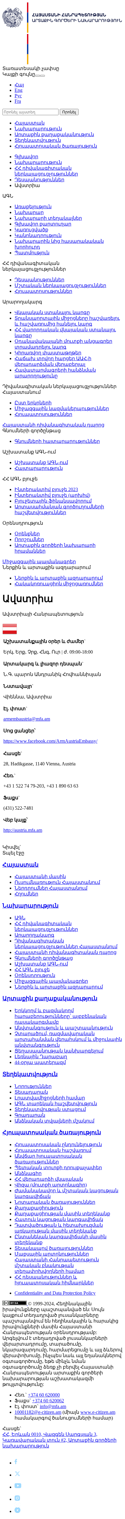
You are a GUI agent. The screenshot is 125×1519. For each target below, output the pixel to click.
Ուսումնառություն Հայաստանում (57, 882)
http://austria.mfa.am (22, 830)
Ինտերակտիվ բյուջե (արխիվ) (52, 495)
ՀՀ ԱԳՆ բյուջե (32, 969)
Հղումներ (26, 893)
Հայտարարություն (39, 468)
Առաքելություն (33, 206)
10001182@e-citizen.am (38, 1412)
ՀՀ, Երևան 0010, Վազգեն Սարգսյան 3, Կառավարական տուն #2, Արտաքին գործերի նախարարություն (59, 1440)
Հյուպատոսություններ (43, 291)
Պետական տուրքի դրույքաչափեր (58, 1167)
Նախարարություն (38, 128)
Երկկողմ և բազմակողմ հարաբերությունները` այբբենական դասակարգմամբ (60, 1016)
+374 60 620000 (44, 1394)
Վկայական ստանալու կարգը (52, 312)
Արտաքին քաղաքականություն (54, 134)
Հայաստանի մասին (40, 876)
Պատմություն (32, 252)
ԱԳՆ (20, 917)
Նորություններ (33, 1086)
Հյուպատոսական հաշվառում (53, 1150)
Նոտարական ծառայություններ (55, 1202)
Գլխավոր (26, 156)
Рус (18, 95)
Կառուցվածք (31, 229)
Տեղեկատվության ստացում (50, 1109)
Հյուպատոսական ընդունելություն (58, 1144)
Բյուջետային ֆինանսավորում (53, 501)
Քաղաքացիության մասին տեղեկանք (62, 1213)
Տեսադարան (31, 1092)
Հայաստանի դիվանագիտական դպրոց (53, 424)
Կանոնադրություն (38, 235)
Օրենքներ (27, 533)
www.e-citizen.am (97, 1412)
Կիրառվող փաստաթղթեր (48, 352)
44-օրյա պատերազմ (40, 1062)
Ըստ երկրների (33, 402)
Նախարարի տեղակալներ (48, 218)
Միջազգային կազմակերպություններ (62, 408)
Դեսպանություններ (39, 179)
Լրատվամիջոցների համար (50, 1097)
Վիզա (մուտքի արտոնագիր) (51, 1184)
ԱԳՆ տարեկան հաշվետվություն (56, 1103)
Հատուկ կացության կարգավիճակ (59, 1219)
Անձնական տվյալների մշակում (54, 1120)
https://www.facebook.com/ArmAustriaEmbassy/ (50, 741)
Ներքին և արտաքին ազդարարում (59, 577)
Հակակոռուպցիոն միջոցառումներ (59, 583)
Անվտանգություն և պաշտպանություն (64, 1027)
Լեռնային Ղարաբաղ (41, 1056)
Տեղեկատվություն (38, 140)
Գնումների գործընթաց (44, 958)
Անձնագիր (28, 1173)
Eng (18, 90)
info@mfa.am (53, 1406)
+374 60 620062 (48, 1400)
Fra (18, 101)
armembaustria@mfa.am (26, 718)
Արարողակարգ (34, 935)
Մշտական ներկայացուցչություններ (60, 285)
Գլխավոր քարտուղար (43, 223)
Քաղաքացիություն (39, 1207)
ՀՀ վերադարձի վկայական (49, 1179)
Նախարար (29, 212)
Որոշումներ (29, 539)
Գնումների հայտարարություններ (57, 441)
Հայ (19, 84)
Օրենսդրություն (35, 975)
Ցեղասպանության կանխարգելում (59, 1050)
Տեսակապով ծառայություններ (54, 1248)
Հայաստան (30, 122)
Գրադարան (30, 1115)
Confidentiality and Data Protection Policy (55, 1293)
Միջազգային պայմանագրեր (39, 561)
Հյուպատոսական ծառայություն (56, 146)
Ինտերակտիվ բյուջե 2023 (46, 489)
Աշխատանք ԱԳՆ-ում (41, 462)
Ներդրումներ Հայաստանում (51, 888)
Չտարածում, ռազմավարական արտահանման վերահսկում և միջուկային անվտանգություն (68, 1039)
